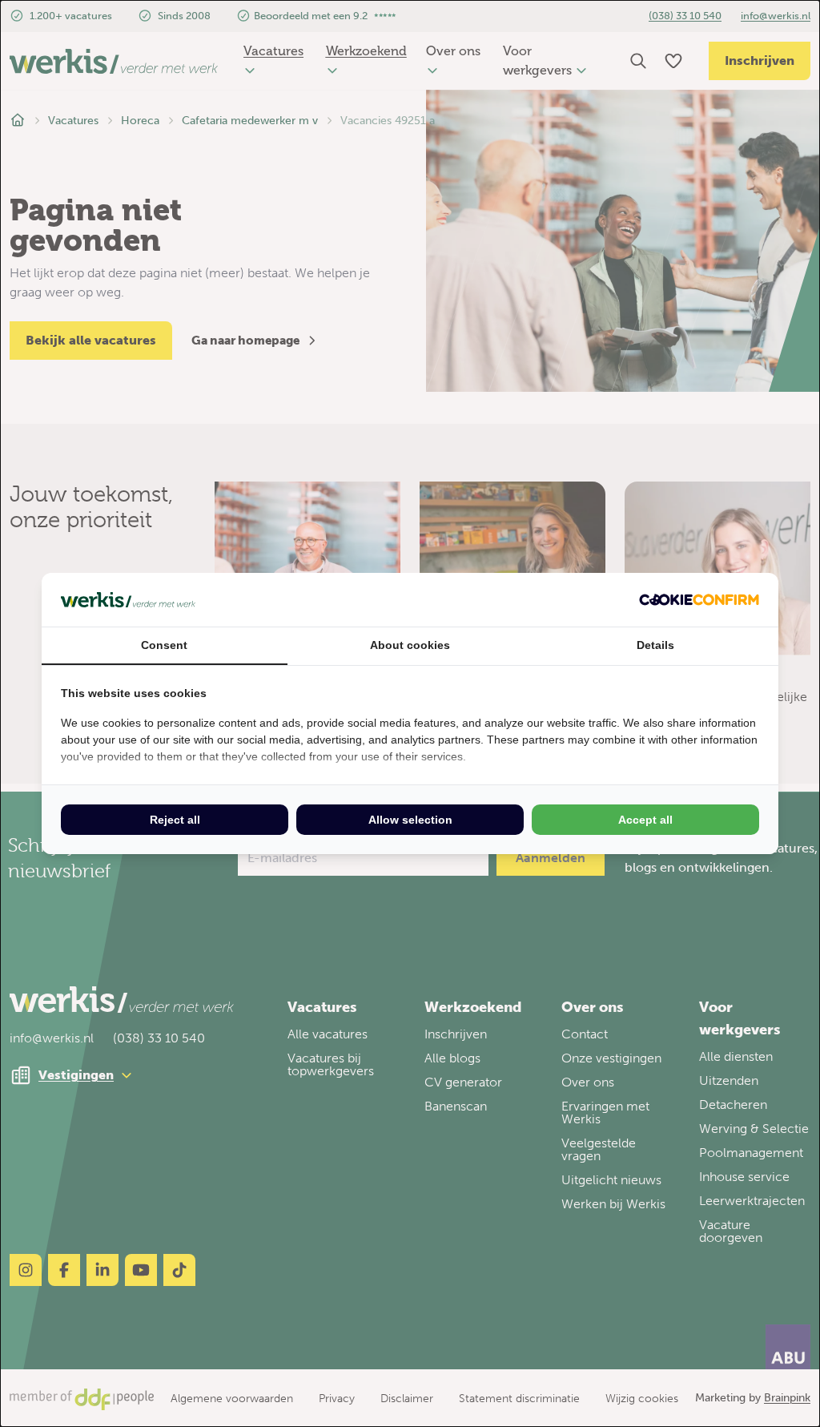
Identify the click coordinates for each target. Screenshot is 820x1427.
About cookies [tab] (410, 645)
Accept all (645, 819)
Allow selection (410, 819)
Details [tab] (655, 645)
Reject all (175, 819)
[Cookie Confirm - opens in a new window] (699, 600)
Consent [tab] (164, 645)
